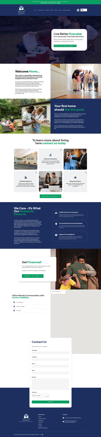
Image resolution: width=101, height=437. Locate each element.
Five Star (18, 310)
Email (33, 370)
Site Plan (51, 10)
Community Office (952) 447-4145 (73, 418)
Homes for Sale (41, 10)
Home (35, 10)
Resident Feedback (66, 10)
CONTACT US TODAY (49, 196)
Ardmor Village (20, 306)
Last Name (34, 357)
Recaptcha (34, 392)
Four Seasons (19, 302)
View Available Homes (64, 45)
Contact (60, 10)
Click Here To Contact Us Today (50, 2)
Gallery (56, 10)
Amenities (47, 10)
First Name (34, 350)
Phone (33, 363)
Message (34, 377)
